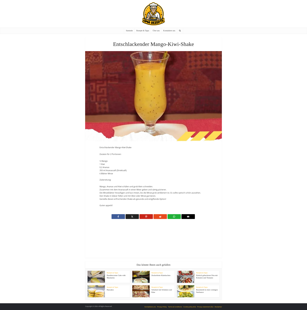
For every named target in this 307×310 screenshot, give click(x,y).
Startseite (129, 31)
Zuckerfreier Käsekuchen (160, 275)
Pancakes (110, 290)
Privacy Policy (162, 307)
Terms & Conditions (175, 307)
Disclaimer (218, 307)
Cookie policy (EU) (189, 307)
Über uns (156, 31)
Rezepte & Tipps (142, 31)
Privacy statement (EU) (205, 307)
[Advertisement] (153, 240)
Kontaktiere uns (169, 31)
